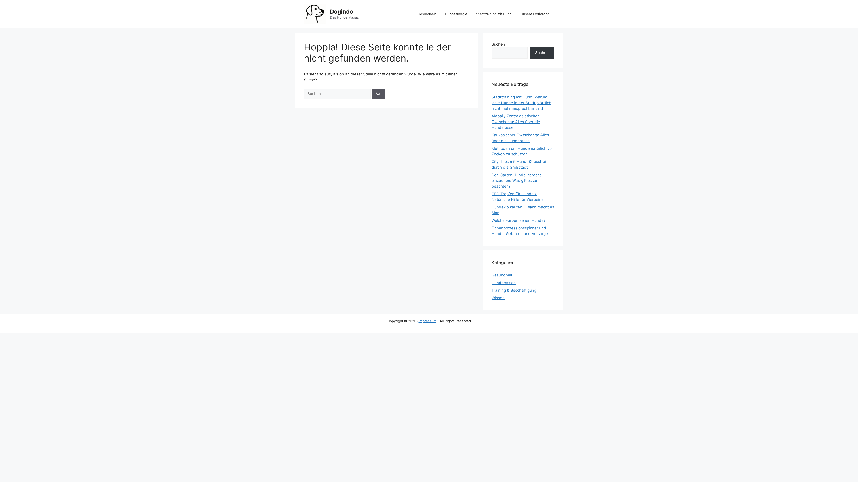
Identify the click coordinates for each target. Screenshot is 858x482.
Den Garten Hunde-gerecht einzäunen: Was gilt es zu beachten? (516, 181)
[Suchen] (378, 94)
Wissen (498, 298)
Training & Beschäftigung (514, 290)
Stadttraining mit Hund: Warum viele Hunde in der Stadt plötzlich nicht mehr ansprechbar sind (521, 103)
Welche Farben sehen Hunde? (519, 220)
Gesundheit (427, 14)
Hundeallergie (456, 14)
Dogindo (341, 11)
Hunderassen (504, 282)
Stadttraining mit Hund (494, 14)
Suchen (498, 44)
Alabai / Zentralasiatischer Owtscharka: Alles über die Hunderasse (516, 122)
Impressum (427, 321)
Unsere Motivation (535, 14)
